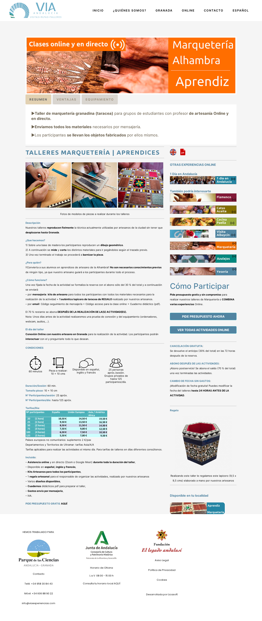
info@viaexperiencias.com (38, 603)
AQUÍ (64, 503)
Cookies (162, 580)
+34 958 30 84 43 (42, 583)
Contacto (38, 574)
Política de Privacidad (161, 570)
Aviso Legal (162, 560)
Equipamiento (100, 99)
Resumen (38, 99)
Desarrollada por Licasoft (162, 594)
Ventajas (66, 99)
